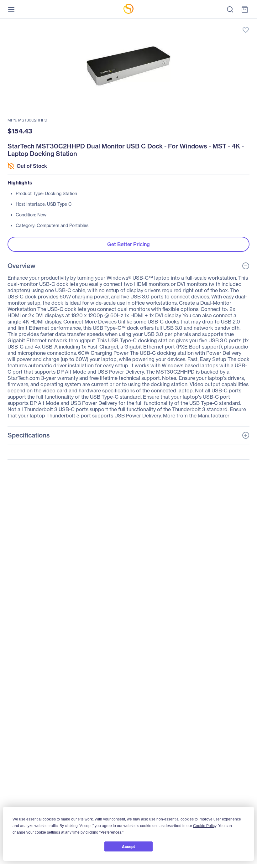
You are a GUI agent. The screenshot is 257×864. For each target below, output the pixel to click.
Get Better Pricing (128, 244)
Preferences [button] (111, 832)
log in (216, 23)
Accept (128, 846)
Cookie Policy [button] (204, 826)
